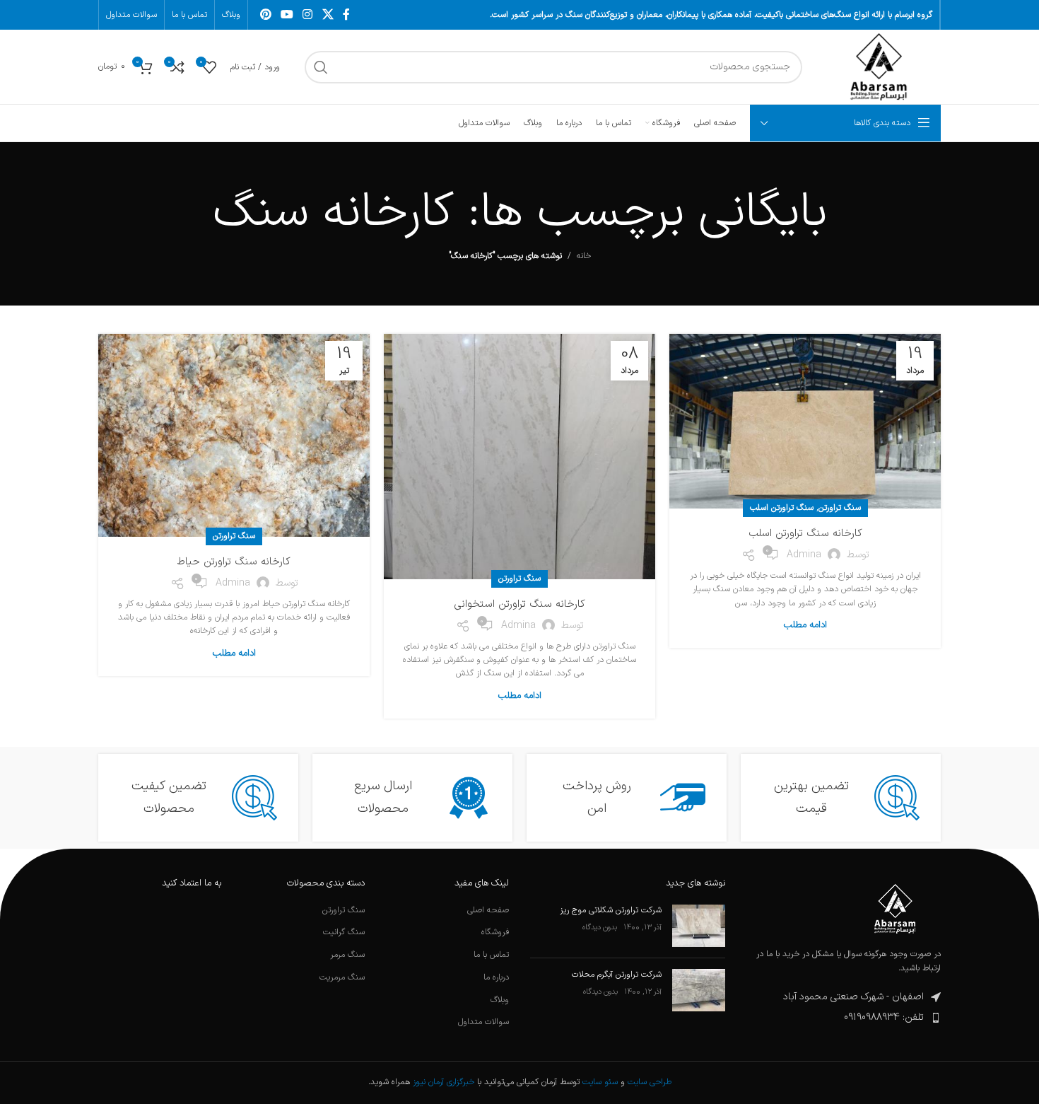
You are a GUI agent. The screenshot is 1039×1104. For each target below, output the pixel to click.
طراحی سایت (649, 1082)
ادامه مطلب (805, 625)
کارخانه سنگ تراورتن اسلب (805, 533)
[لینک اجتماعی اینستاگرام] (307, 15)
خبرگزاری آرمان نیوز (443, 1082)
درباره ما (496, 978)
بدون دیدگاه (599, 927)
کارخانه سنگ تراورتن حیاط (233, 562)
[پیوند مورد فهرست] (843, 1017)
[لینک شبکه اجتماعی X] (327, 15)
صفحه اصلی (488, 911)
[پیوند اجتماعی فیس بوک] (346, 15)
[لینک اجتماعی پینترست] (265, 15)
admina (804, 554)
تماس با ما (491, 955)
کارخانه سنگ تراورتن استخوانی (519, 604)
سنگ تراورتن (839, 507)
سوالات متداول (483, 1022)
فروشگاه (495, 932)
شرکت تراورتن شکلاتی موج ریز (611, 910)
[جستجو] (321, 67)
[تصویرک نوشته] (698, 926)
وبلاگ (500, 1000)
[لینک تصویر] (895, 908)
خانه (584, 256)
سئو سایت (600, 1082)
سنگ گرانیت (344, 932)
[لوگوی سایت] (878, 66)
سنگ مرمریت (342, 978)
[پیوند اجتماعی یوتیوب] (287, 15)
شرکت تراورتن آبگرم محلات (617, 974)
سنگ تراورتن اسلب (782, 507)
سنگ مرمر (347, 955)
